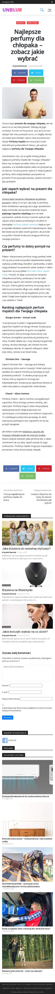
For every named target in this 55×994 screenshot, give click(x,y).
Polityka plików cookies (19, 992)
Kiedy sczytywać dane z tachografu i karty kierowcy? (26, 929)
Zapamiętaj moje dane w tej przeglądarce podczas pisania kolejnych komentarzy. (27, 709)
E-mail (5, 692)
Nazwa (5, 685)
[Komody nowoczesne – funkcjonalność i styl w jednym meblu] (27, 819)
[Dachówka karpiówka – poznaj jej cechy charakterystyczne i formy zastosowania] (27, 864)
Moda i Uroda (32, 23)
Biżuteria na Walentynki (17, 590)
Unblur (41, 992)
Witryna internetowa (11, 699)
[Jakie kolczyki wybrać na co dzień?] (27, 616)
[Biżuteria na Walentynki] (27, 574)
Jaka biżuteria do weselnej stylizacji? (26, 548)
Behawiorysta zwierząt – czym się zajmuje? (22, 971)
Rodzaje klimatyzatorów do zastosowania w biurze (25, 796)
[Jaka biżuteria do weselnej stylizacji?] (27, 533)
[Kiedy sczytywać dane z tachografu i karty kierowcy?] (27, 909)
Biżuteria (20, 23)
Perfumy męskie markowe (25, 224)
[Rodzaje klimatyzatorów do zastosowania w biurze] (27, 777)
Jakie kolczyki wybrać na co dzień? (25, 631)
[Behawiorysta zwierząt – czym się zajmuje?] (27, 951)
